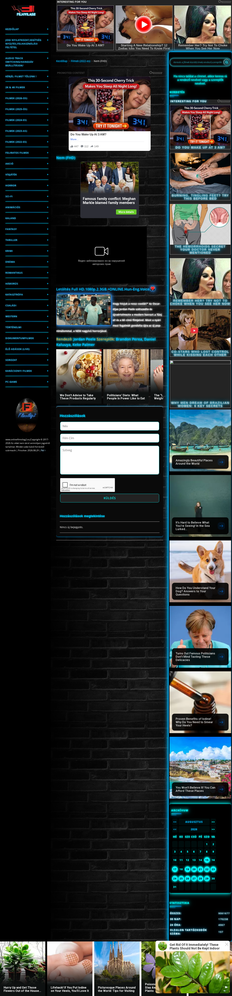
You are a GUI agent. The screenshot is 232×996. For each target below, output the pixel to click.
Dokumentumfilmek (19, 338)
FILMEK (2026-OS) (16, 98)
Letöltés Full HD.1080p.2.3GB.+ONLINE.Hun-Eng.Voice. (103, 289)
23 (213, 869)
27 (194, 878)
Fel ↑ (43, 450)
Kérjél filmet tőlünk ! (21, 76)
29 (207, 878)
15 (207, 860)
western (11, 316)
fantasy (11, 229)
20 (194, 869)
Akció (9, 163)
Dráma (10, 261)
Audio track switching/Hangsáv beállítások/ (19, 62)
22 (207, 869)
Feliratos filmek (17, 152)
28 (200, 878)
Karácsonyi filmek (18, 370)
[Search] (226, 62)
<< (175, 821)
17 (175, 869)
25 (181, 878)
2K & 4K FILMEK (15, 87)
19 (187, 869)
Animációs (12, 207)
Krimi (9, 250)
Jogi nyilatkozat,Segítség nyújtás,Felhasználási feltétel (23, 43)
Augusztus (194, 821)
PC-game (11, 381)
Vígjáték (11, 174)
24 (175, 878)
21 (200, 869)
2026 (194, 829)
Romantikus (14, 272)
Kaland (10, 218)
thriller (11, 240)
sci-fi (9, 196)
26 (187, 878)
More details (126, 212)
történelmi (13, 327)
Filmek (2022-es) (16, 141)
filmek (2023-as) (16, 131)
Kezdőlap (12, 29)
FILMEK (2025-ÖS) (16, 109)
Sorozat (11, 360)
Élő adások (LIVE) (17, 349)
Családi (10, 305)
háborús (11, 283)
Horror (10, 185)
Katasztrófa (14, 294)
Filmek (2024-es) (16, 120)
